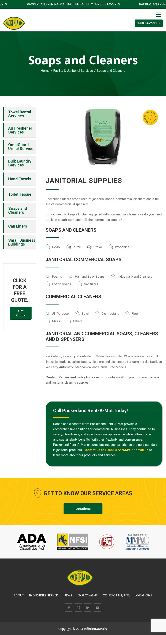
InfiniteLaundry (96, 629)
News (68, 595)
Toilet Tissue (19, 194)
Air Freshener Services (20, 130)
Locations (83, 509)
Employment (87, 595)
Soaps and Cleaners (17, 210)
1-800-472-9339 (148, 23)
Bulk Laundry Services (19, 163)
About (19, 595)
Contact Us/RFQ (116, 595)
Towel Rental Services (19, 114)
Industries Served (43, 595)
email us (142, 450)
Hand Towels (19, 179)
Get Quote (21, 313)
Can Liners (17, 226)
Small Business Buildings (21, 242)
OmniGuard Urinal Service (20, 146)
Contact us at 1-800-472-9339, (107, 450)
